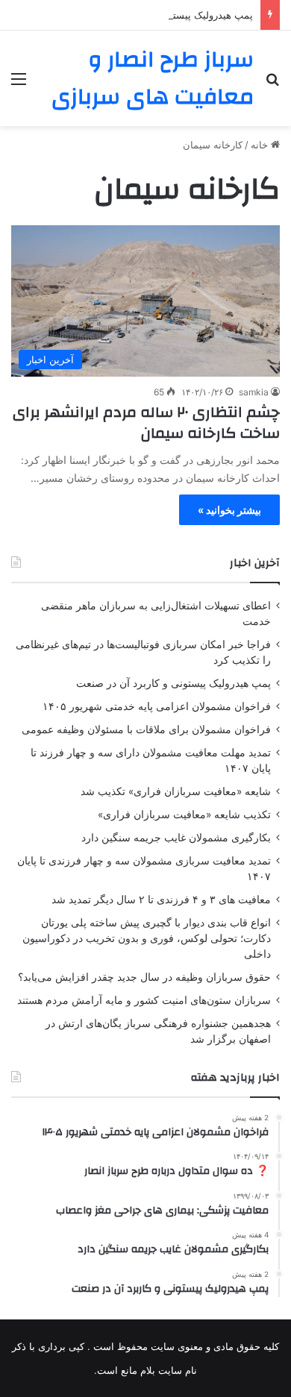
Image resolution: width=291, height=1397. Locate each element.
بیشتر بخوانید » (229, 509)
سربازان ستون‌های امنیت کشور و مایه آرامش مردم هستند (144, 1000)
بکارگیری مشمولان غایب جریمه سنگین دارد (176, 838)
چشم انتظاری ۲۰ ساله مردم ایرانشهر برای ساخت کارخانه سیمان (146, 422)
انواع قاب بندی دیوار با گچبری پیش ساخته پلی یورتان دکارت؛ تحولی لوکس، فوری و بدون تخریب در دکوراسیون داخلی (146, 938)
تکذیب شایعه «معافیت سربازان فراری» (184, 814)
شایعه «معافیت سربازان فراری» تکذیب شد (176, 791)
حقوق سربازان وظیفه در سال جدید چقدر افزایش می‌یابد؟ (144, 977)
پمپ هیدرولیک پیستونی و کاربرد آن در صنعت (160, 15)
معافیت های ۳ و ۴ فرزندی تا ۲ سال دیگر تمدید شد (161, 899)
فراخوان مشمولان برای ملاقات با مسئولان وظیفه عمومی (146, 729)
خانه (261, 145)
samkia (254, 392)
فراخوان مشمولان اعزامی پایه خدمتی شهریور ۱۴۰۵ (157, 706)
